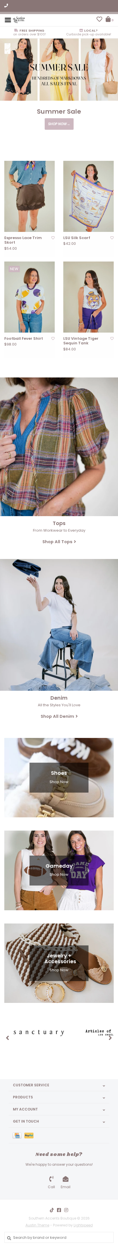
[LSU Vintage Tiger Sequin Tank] (88, 297)
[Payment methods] (18, 1135)
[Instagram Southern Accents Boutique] (66, 1210)
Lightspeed (83, 1225)
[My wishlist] (99, 20)
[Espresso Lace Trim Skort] (29, 196)
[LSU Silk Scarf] (88, 196)
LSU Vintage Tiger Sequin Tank (81, 341)
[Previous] (7, 1038)
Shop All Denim (57, 716)
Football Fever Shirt (23, 338)
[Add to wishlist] (53, 237)
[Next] (110, 1038)
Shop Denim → (59, 130)
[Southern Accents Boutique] (19, 19)
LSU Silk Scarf (76, 238)
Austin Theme (37, 1225)
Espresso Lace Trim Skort (23, 240)
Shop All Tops (57, 542)
